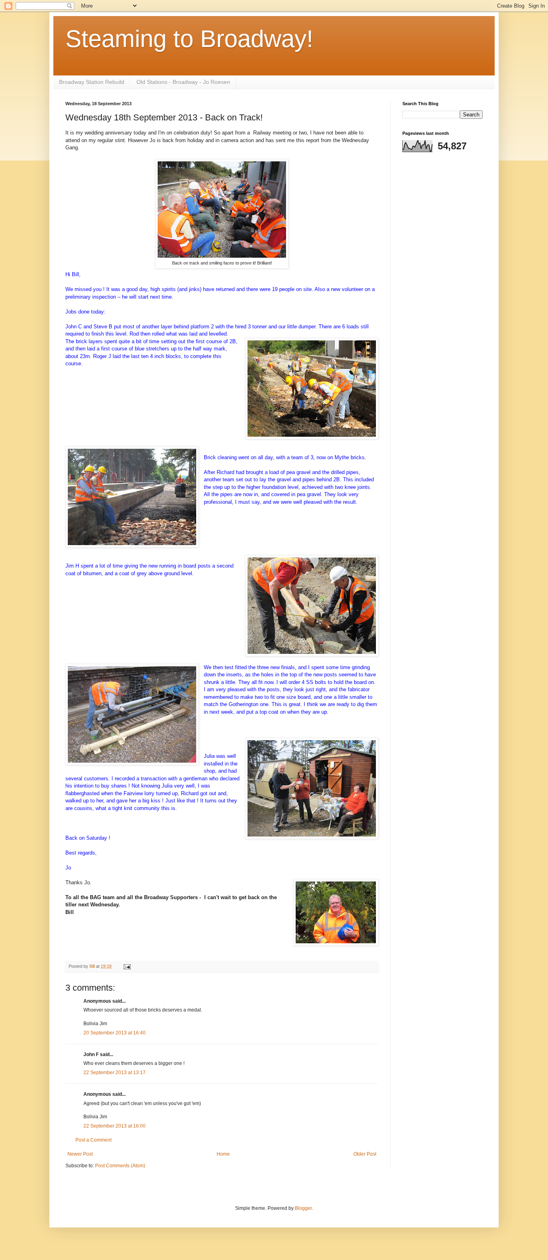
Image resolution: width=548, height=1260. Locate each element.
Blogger (303, 1208)
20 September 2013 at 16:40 (114, 1033)
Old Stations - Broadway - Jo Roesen (183, 82)
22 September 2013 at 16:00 (114, 1126)
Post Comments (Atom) (120, 1165)
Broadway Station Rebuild (91, 82)
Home (223, 1154)
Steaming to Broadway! (189, 38)
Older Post (364, 1154)
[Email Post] (127, 966)
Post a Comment (93, 1140)
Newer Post (80, 1154)
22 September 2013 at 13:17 (114, 1072)
